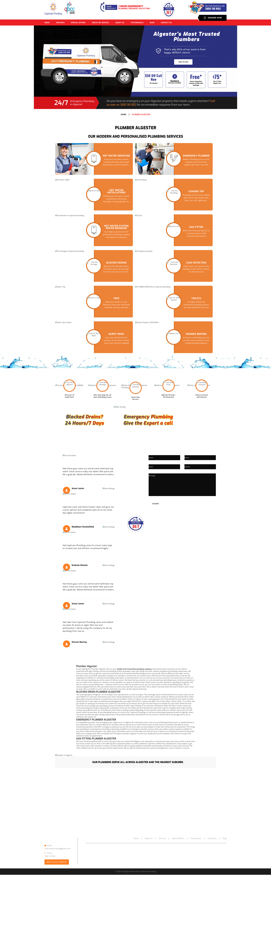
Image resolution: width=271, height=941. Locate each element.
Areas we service (100, 22)
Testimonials (137, 22)
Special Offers (78, 22)
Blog (152, 22)
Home (47, 22)
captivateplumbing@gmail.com (57, 848)
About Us (119, 22)
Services (60, 22)
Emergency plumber (122, 733)
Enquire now (214, 18)
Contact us (166, 22)
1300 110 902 (183, 62)
